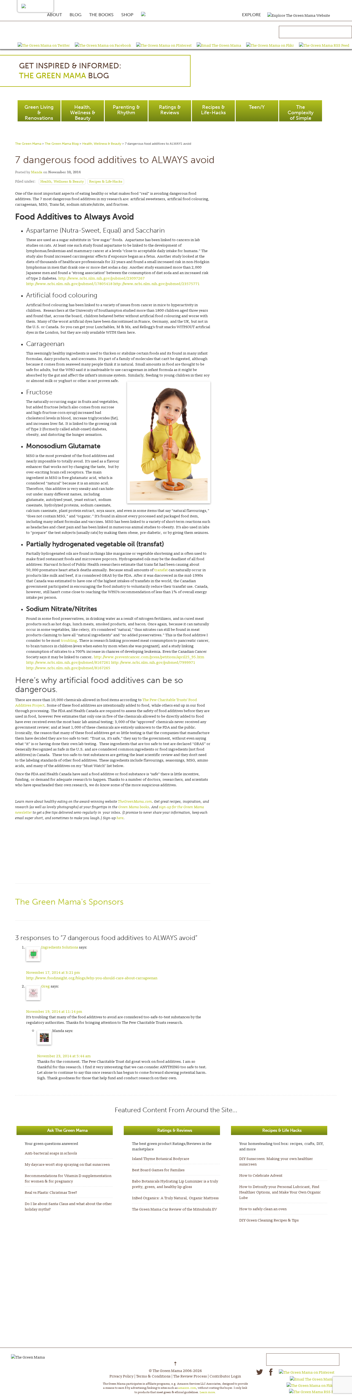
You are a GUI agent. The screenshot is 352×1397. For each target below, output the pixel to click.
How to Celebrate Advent (260, 1175)
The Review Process (190, 1376)
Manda (36, 172)
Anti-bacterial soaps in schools (51, 1153)
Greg (45, 986)
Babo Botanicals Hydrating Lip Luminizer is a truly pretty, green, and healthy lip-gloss (175, 1183)
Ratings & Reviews (170, 110)
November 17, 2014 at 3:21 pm (53, 972)
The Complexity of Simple (301, 112)
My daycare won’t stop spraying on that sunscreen (67, 1164)
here (120, 818)
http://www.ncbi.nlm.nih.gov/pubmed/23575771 (156, 283)
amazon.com (187, 1387)
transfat (161, 570)
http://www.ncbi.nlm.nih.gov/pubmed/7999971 (153, 662)
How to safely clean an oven (263, 1209)
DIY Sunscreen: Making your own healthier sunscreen (276, 1161)
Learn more (207, 1391)
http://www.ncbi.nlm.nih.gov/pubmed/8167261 (68, 662)
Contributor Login (225, 1376)
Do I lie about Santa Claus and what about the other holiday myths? (68, 1206)
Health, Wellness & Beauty (82, 112)
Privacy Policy (121, 1376)
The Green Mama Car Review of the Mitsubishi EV (174, 1209)
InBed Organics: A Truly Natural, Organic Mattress (175, 1198)
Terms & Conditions (153, 1376)
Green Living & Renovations (39, 112)
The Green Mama (28, 144)
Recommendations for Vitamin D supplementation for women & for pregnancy (68, 1178)
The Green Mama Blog (62, 144)
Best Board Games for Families (158, 1170)
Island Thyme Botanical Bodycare (160, 1158)
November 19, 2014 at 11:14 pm (54, 1011)
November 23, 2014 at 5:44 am (64, 1056)
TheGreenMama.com (135, 801)
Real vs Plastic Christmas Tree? (51, 1192)
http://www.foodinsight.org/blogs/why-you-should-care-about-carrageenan (91, 978)
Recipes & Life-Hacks (213, 110)
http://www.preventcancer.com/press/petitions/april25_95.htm (149, 657)
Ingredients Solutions (59, 947)
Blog (75, 14)
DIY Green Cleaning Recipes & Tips (269, 1220)
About (54, 14)
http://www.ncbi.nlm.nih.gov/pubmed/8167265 (68, 668)
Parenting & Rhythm (126, 110)
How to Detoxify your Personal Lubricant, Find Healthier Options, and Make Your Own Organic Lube (280, 1191)
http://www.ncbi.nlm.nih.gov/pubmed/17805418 (69, 283)
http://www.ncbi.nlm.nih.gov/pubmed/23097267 (101, 278)
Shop (127, 14)
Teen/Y (257, 107)
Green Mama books (133, 807)
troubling (69, 640)
